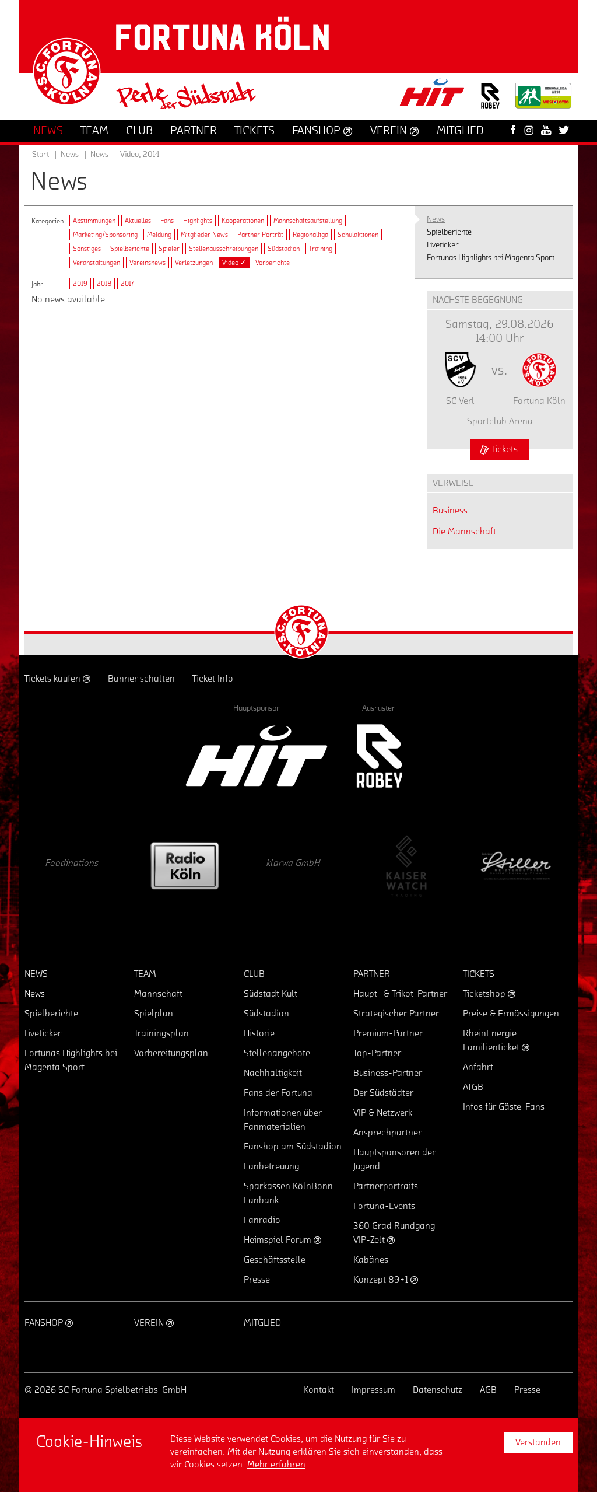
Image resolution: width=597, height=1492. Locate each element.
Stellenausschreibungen (223, 248)
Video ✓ (234, 262)
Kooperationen (243, 220)
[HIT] (256, 756)
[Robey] (378, 756)
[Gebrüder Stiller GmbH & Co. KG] (517, 866)
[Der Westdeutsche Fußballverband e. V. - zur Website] (543, 100)
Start (40, 155)
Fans (167, 220)
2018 (104, 283)
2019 (80, 283)
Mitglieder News (204, 234)
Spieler (169, 248)
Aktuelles (138, 220)
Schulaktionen (358, 234)
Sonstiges (87, 248)
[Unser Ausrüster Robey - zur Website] (490, 103)
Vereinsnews (147, 262)
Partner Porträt (260, 234)
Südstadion (284, 248)
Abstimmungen (94, 220)
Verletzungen (194, 262)
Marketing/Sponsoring (105, 234)
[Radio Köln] (184, 866)
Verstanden (538, 1442)
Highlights (197, 220)
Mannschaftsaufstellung (307, 220)
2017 (128, 283)
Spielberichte (129, 248)
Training (320, 248)
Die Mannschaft (464, 531)
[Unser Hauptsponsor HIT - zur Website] (432, 96)
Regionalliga (310, 234)
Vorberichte (272, 262)
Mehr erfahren (276, 1464)
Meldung (159, 234)
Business (450, 510)
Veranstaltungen (96, 262)
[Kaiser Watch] (406, 866)
